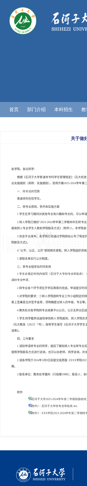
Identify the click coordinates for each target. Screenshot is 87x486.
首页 (14, 109)
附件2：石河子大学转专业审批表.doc (54, 406)
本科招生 (63, 109)
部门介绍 (36, 109)
